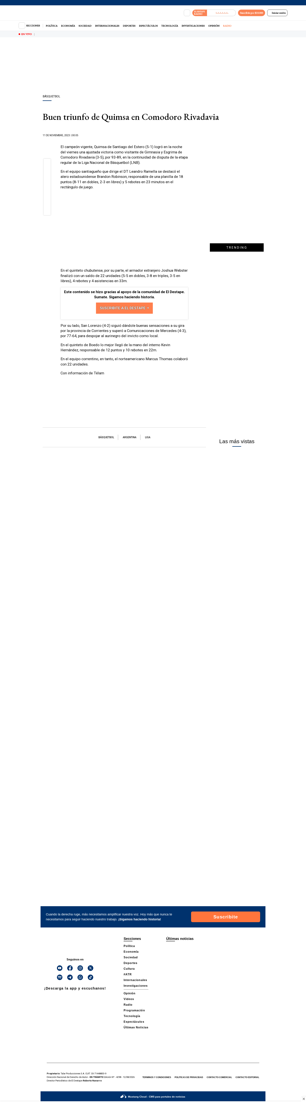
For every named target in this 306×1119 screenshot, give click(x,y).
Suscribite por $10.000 (251, 12)
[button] (47, 163)
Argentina (129, 437)
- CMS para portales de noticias (156, 1096)
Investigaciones (193, 25)
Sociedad (85, 25)
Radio (227, 25)
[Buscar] (187, 13)
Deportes (129, 25)
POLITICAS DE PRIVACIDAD (189, 1077)
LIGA (147, 437)
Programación (134, 1010)
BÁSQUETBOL (106, 437)
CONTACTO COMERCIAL (219, 1077)
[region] (153, 66)
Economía (68, 25)
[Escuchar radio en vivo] (221, 13)
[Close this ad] (303, 1098)
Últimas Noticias (136, 1027)
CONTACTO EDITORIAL (247, 1077)
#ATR (128, 974)
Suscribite (225, 916)
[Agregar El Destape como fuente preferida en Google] (187, 135)
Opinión (214, 25)
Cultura (129, 968)
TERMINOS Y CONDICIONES (156, 1077)
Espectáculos (148, 25)
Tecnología (169, 25)
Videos (129, 999)
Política (52, 25)
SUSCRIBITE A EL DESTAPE (123, 308)
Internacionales (107, 25)
